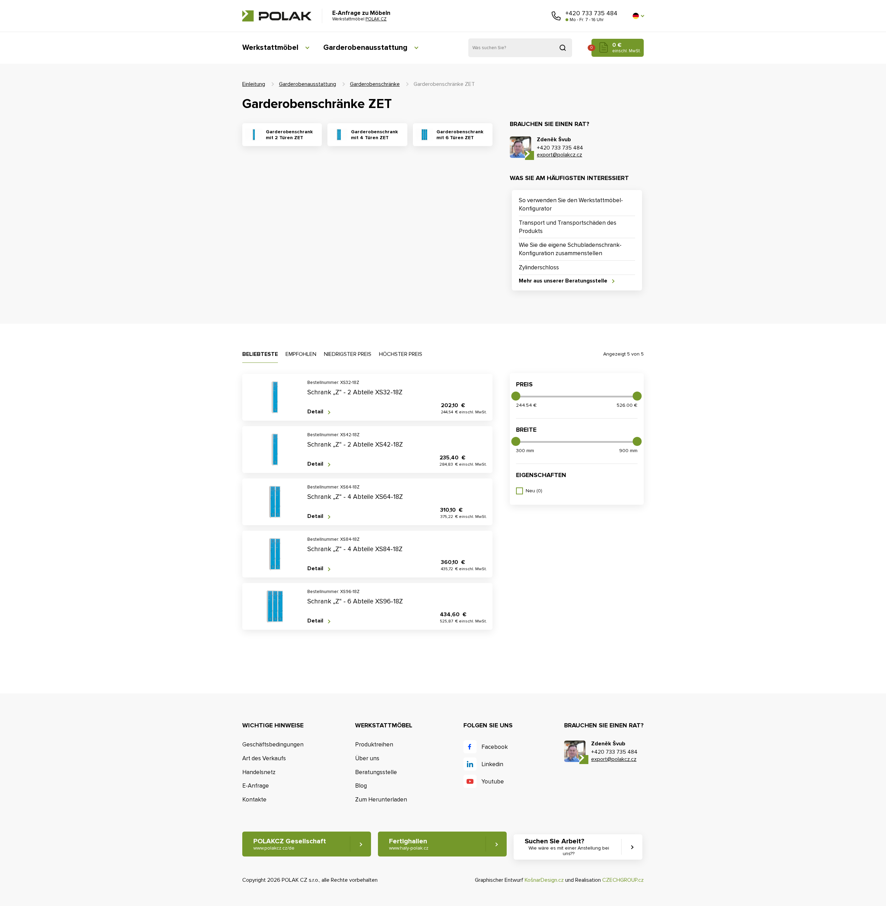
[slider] (515, 396)
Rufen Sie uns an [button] (556, 16)
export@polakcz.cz (559, 154)
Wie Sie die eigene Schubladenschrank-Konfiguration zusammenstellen (570, 249)
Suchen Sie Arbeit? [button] (567, 847)
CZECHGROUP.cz (623, 880)
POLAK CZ (276, 15)
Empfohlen (301, 354)
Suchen (562, 47)
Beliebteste (260, 354)
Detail (315, 412)
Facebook (494, 747)
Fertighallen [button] (408, 844)
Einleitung (253, 84)
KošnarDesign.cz (544, 880)
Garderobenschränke (375, 84)
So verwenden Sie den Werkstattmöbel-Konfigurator (571, 204)
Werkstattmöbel (270, 47)
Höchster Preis (400, 354)
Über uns (367, 758)
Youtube (492, 781)
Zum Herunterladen (381, 799)
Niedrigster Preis (347, 354)
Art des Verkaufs (264, 758)
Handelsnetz (258, 772)
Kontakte (254, 799)
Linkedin (492, 764)
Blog (361, 785)
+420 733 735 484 (591, 13)
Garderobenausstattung (365, 47)
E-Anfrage (255, 785)
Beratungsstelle (376, 772)
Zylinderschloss (539, 267)
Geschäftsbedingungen (273, 744)
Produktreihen (374, 744)
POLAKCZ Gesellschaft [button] (289, 844)
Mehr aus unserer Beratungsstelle (563, 281)
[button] (638, 16)
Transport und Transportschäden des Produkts (567, 227)
